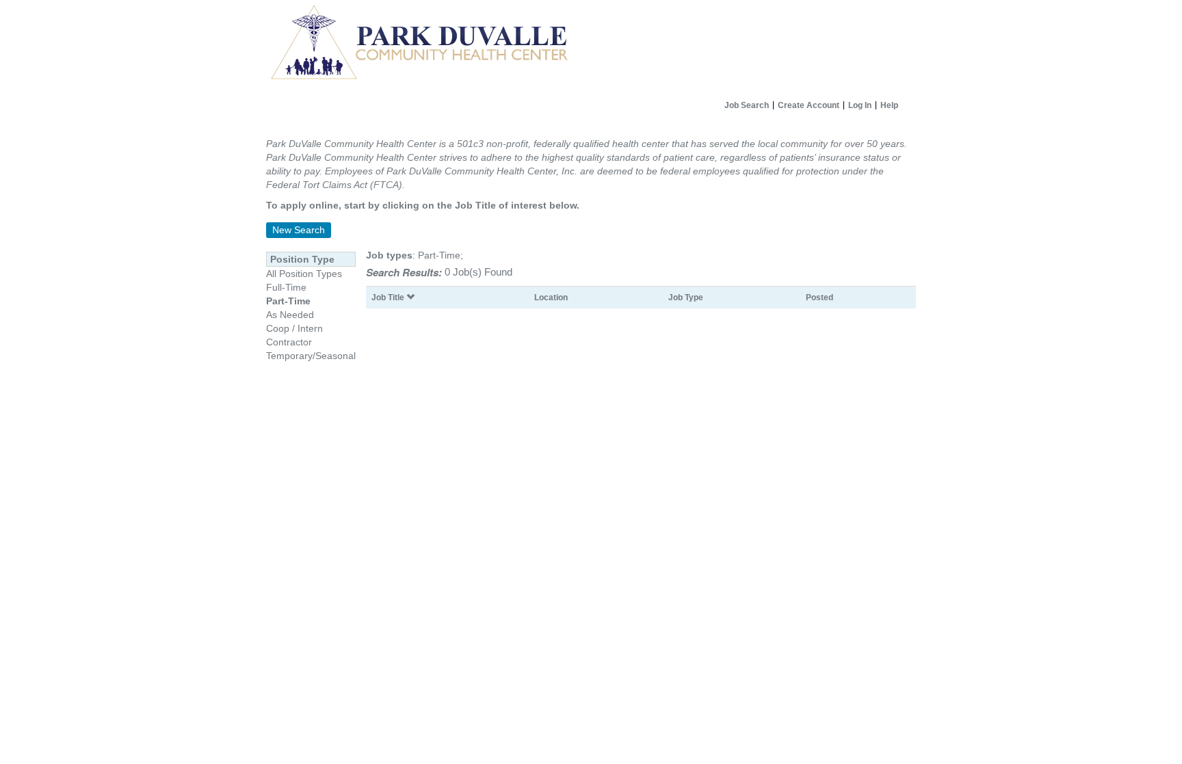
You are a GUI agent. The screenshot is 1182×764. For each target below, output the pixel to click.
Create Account (808, 105)
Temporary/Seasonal (311, 355)
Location (551, 297)
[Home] (591, 47)
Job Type (685, 297)
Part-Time (288, 300)
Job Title (388, 297)
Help (889, 105)
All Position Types (304, 273)
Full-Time (286, 287)
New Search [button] (298, 229)
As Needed (290, 314)
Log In (859, 105)
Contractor (289, 342)
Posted (819, 297)
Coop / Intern (294, 328)
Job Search (746, 105)
